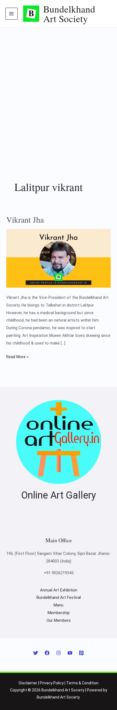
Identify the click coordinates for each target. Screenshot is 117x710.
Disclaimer (28, 683)
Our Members (59, 620)
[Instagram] (58, 652)
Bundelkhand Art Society (69, 13)
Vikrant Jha (25, 219)
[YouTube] (69, 652)
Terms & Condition (82, 683)
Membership (59, 612)
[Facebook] (47, 652)
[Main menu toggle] (11, 14)
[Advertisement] (58, 89)
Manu (58, 605)
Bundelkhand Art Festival (58, 597)
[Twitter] (35, 652)
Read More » (17, 356)
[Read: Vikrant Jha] (58, 257)
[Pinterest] (81, 652)
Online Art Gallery (58, 495)
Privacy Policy (52, 683)
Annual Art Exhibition (58, 590)
